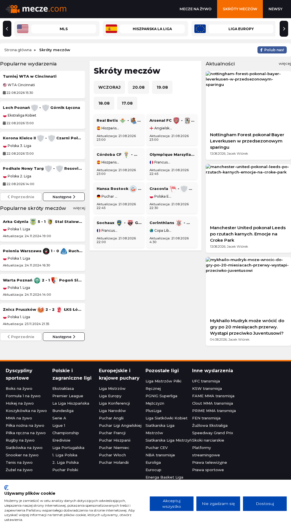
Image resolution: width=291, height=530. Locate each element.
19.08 (162, 87)
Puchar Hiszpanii (114, 440)
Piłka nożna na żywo (25, 425)
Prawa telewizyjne (209, 462)
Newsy (275, 9)
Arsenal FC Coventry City (171, 120)
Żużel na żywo (19, 469)
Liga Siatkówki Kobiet (167, 418)
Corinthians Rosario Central (171, 222)
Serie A (59, 418)
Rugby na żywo (20, 440)
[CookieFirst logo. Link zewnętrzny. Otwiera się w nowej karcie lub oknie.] (6, 487)
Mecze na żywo (195, 9)
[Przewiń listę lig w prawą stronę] (284, 29)
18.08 (104, 103)
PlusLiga (153, 410)
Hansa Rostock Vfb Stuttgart (119, 188)
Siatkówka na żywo (24, 447)
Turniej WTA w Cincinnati (30, 76)
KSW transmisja (207, 388)
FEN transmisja (206, 418)
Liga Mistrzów (112, 388)
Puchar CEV (157, 447)
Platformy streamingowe (206, 451)
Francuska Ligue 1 (162, 162)
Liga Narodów (112, 410)
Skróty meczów (240, 9)
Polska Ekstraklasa (162, 196)
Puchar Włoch (112, 455)
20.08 (138, 87)
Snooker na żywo (22, 455)
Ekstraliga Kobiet (21, 115)
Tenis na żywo (19, 462)
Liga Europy (110, 396)
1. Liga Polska (64, 455)
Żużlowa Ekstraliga (210, 425)
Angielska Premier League (162, 128)
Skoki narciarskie (208, 440)
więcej (79, 208)
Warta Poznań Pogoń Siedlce (42, 280)
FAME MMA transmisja (213, 396)
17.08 (127, 103)
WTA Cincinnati (21, 85)
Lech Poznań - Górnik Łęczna (41, 107)
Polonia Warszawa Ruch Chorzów (42, 251)
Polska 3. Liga (19, 146)
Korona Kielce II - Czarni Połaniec (42, 138)
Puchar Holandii (114, 462)
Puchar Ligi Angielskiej (120, 425)
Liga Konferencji (114, 403)
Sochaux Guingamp (119, 222)
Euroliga (153, 462)
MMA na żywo (19, 418)
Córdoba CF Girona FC (119, 154)
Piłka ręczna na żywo (26, 432)
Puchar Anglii (111, 418)
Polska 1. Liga (18, 229)
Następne (63, 196)
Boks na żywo (19, 388)
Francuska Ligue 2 (110, 231)
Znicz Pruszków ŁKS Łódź (42, 309)
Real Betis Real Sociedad (119, 120)
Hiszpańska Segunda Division (110, 162)
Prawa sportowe (208, 469)
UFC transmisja (206, 381)
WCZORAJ (109, 87)
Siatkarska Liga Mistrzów (160, 429)
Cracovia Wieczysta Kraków (171, 188)
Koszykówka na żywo (26, 410)
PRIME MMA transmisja (214, 410)
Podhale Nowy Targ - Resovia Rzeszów (42, 168)
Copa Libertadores (162, 231)
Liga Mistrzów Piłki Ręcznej (163, 385)
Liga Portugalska (68, 447)
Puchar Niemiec (110, 196)
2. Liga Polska (65, 462)
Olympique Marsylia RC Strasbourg (171, 154)
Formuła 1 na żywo (23, 396)
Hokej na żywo (20, 403)
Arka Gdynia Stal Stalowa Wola (42, 221)
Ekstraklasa (63, 388)
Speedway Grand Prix (212, 432)
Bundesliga (63, 410)
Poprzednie (22, 196)
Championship (65, 432)
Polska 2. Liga (19, 176)
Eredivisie (61, 440)
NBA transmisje (160, 455)
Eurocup (153, 469)
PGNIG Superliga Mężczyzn (161, 399)
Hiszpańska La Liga (110, 128)
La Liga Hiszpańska (70, 403)
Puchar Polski (65, 469)
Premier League (67, 396)
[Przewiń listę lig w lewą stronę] (7, 29)
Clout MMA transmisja (212, 403)
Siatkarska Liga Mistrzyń (169, 440)
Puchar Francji (112, 432)
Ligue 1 (58, 425)
